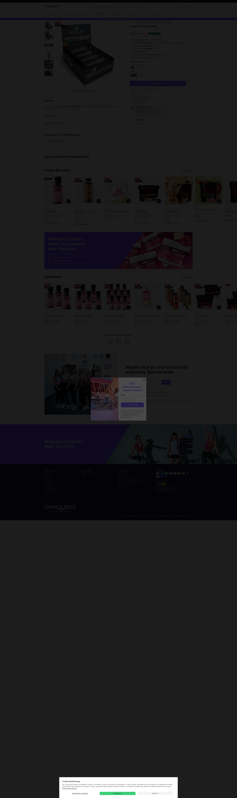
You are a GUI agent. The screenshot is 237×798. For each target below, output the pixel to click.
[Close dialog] (144, 380)
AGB (133, 415)
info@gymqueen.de (127, 414)
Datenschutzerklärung (69, 788)
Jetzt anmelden (132, 405)
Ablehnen (155, 793)
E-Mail (123, 395)
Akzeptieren (118, 793)
